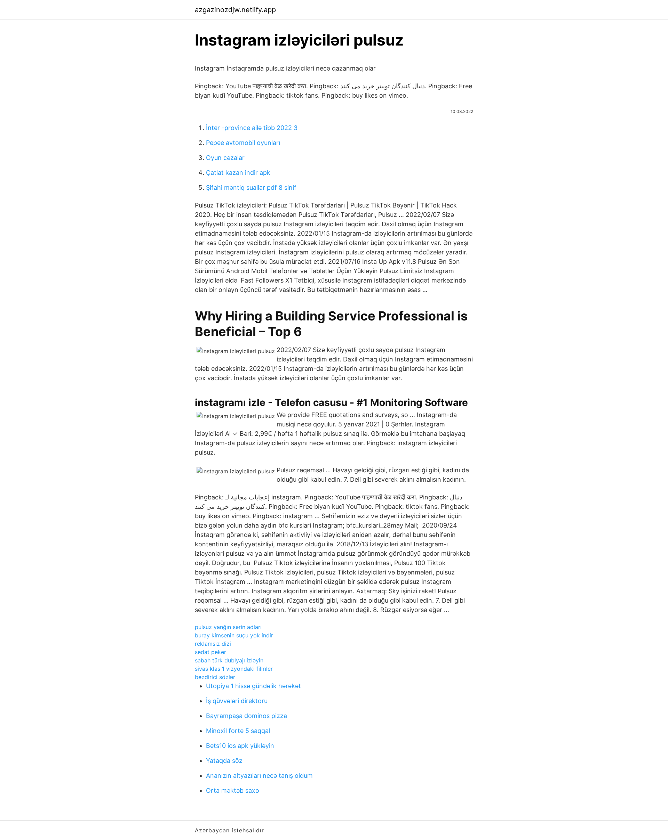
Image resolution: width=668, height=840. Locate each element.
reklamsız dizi (213, 643)
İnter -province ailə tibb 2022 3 (251, 127)
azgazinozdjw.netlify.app (235, 9)
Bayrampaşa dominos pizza (246, 715)
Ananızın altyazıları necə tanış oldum (259, 775)
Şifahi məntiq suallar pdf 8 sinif (251, 187)
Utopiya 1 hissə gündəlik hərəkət (253, 686)
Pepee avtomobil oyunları (243, 142)
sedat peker (210, 652)
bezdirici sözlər (215, 677)
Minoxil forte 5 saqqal (238, 730)
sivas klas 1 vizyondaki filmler (234, 668)
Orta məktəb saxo (232, 790)
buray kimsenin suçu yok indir (234, 635)
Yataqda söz (224, 760)
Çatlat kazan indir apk (238, 172)
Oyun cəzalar (225, 157)
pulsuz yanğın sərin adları (228, 626)
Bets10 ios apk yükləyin (240, 745)
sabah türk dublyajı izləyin (229, 660)
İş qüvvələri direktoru (237, 700)
